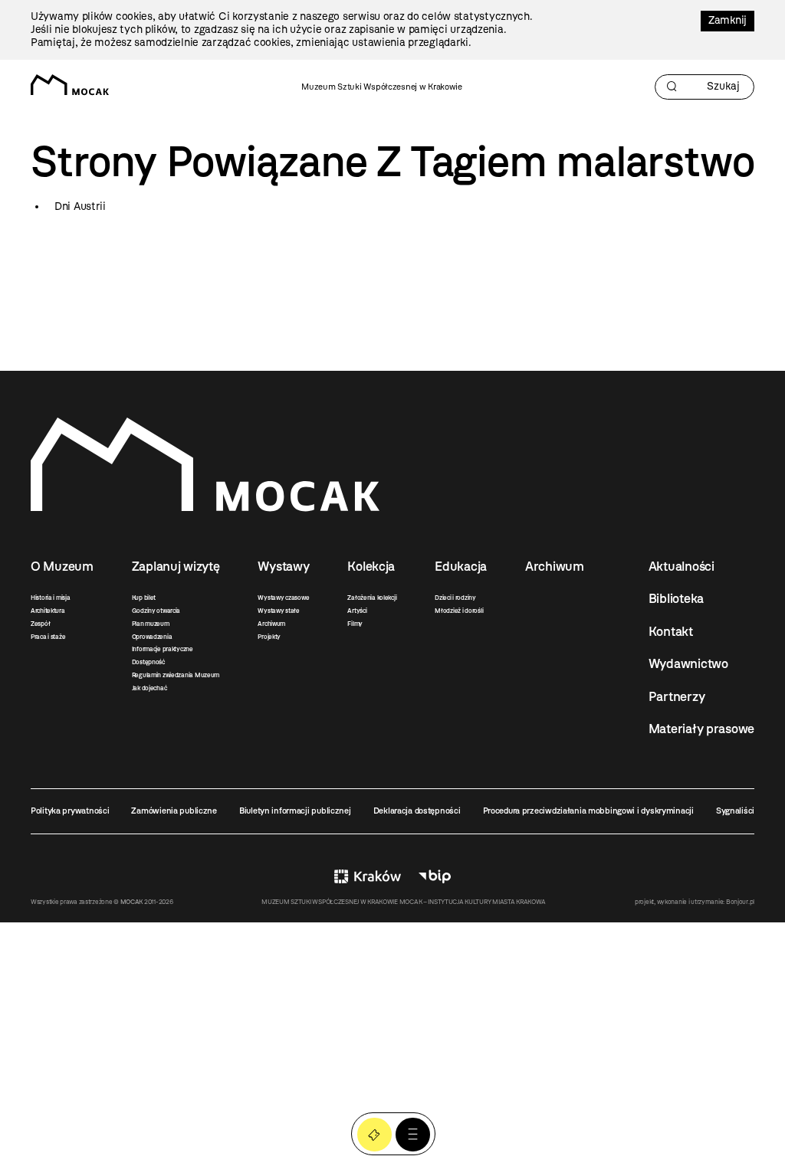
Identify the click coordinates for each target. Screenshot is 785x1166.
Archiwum (271, 623)
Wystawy (283, 566)
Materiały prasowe (701, 728)
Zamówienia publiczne (173, 810)
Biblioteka (676, 598)
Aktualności (681, 566)
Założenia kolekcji (371, 597)
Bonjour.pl (740, 902)
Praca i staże (48, 636)
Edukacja (461, 566)
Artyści (356, 610)
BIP (435, 877)
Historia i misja (51, 597)
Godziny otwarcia (156, 610)
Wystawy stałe (278, 610)
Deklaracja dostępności (417, 810)
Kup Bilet (374, 1135)
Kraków (367, 877)
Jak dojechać (149, 688)
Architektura (48, 610)
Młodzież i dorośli (459, 610)
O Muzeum (62, 566)
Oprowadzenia (152, 636)
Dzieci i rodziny (455, 597)
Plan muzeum (150, 623)
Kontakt (671, 631)
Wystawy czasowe (283, 597)
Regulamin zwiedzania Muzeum (175, 675)
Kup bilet (144, 597)
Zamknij (727, 20)
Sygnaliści (735, 810)
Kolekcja (371, 566)
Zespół (40, 623)
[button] (413, 1135)
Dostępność (148, 662)
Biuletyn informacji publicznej (295, 810)
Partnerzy (677, 696)
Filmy (355, 623)
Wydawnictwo (688, 663)
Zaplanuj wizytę (176, 566)
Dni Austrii (80, 206)
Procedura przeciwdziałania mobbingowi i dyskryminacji (588, 810)
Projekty (269, 636)
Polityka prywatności (70, 810)
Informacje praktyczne (162, 649)
